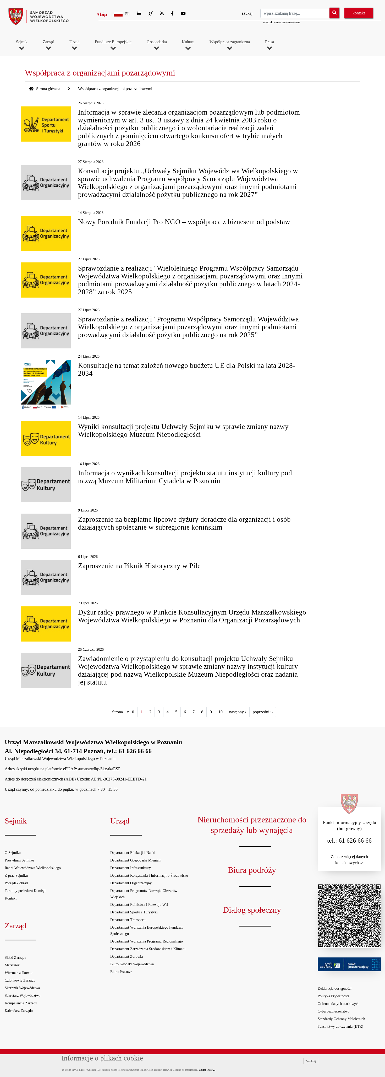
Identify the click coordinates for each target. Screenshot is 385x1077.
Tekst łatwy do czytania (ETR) (340, 1026)
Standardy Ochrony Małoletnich (341, 1019)
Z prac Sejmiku (16, 875)
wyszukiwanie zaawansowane (281, 22)
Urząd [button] (74, 42)
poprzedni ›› (263, 712)
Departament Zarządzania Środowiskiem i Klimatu (147, 949)
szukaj (247, 13)
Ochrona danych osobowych (338, 1004)
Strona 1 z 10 (123, 712)
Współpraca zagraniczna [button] (230, 42)
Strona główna (47, 89)
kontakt (359, 13)
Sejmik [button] (22, 42)
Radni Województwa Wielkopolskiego (33, 868)
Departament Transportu (128, 920)
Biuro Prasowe (121, 972)
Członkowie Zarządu (20, 980)
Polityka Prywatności (333, 996)
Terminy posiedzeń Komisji (25, 891)
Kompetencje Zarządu (21, 1003)
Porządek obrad (16, 883)
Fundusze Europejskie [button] (113, 42)
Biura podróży (252, 870)
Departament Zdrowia (126, 956)
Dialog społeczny (252, 909)
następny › (237, 712)
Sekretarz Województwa (22, 996)
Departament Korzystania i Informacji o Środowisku (149, 875)
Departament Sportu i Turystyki (134, 912)
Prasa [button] (269, 42)
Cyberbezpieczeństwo (333, 1011)
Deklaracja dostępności (334, 988)
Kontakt (10, 898)
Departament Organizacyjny (131, 883)
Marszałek (12, 965)
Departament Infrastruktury (130, 868)
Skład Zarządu (15, 958)
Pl (127, 14)
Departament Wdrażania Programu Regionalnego (146, 941)
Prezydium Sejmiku (19, 860)
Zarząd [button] (48, 42)
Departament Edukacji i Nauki (132, 853)
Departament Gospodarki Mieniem (135, 860)
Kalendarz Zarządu (19, 1011)
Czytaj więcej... (207, 1069)
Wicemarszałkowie (18, 973)
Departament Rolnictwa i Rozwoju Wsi (139, 905)
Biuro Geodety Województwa (132, 964)
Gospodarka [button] (157, 42)
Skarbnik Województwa (22, 988)
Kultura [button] (188, 42)
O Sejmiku (13, 853)
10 (220, 712)
